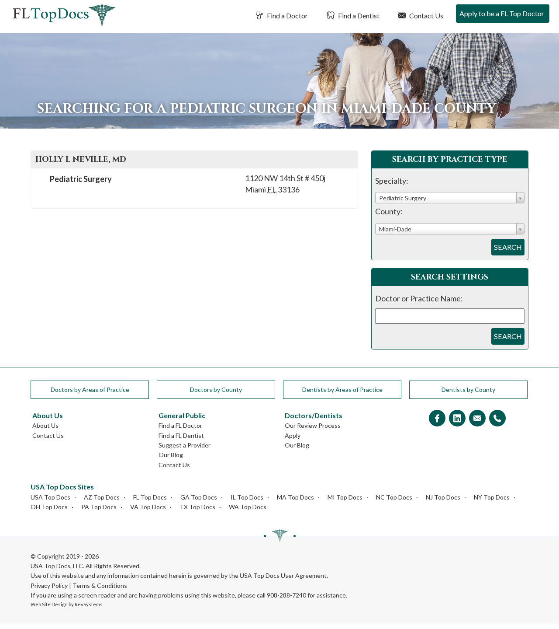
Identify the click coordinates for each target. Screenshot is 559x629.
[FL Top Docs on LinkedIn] (457, 419)
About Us (45, 425)
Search (508, 247)
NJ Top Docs (443, 497)
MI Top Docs (345, 497)
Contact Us (425, 15)
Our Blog (171, 454)
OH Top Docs (49, 506)
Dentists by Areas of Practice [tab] (342, 389)
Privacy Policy (49, 585)
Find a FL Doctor (180, 425)
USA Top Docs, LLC (57, 566)
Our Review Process (313, 425)
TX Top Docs (197, 506)
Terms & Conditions (99, 585)
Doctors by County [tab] (216, 389)
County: (389, 211)
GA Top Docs (198, 497)
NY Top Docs (492, 497)
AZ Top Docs (102, 497)
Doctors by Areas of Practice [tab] (90, 389)
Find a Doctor (287, 15)
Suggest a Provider (184, 445)
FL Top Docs (150, 497)
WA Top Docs (247, 506)
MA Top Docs (295, 497)
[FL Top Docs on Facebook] (437, 419)
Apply (292, 435)
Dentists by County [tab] (468, 389)
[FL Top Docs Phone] (497, 419)
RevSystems (89, 604)
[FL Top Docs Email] (477, 419)
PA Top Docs (99, 506)
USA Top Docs (50, 497)
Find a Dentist (358, 15)
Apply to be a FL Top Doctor (501, 13)
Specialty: (391, 180)
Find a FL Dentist (181, 435)
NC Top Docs (394, 497)
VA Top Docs (148, 506)
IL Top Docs (247, 497)
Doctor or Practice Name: (419, 298)
